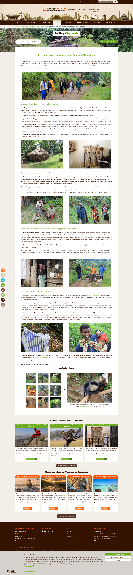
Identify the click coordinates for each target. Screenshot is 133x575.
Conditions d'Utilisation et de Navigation (104, 534)
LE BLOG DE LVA (110, 22)
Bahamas (99, 550)
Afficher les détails (30, 571)
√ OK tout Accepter (118, 554)
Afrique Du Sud (20, 550)
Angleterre (45, 550)
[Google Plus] (49, 532)
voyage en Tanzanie (93, 295)
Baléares (106, 550)
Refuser (117, 560)
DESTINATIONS (31, 22)
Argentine (67, 550)
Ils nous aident (71, 534)
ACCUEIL (19, 22)
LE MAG (57, 22)
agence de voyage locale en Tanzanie (41, 357)
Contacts (69, 536)
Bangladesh (113, 550)
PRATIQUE (96, 22)
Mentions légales (98, 531)
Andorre (39, 550)
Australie (80, 550)
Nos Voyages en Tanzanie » (109, 41)
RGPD (95, 540)
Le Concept (18, 534)
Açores (94, 550)
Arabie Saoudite (59, 550)
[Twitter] (45, 532)
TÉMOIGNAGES (46, 22)
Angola (51, 550)
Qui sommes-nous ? (21, 531)
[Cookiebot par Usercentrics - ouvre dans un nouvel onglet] (12, 571)
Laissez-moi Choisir (117, 557)
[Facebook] (42, 532)
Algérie (33, 550)
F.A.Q (69, 531)
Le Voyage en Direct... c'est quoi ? (25, 538)
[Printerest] (53, 532)
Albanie (28, 550)
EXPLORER (67, 22)
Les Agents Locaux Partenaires (24, 540)
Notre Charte (19, 536)
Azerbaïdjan (87, 550)
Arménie (74, 550)
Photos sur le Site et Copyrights (102, 538)
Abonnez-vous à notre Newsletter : (89, 1)
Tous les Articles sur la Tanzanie (66, 465)
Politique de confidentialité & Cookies (104, 536)
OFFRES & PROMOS (82, 22)
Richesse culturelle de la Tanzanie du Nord (85, 68)
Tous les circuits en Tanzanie (66, 516)
